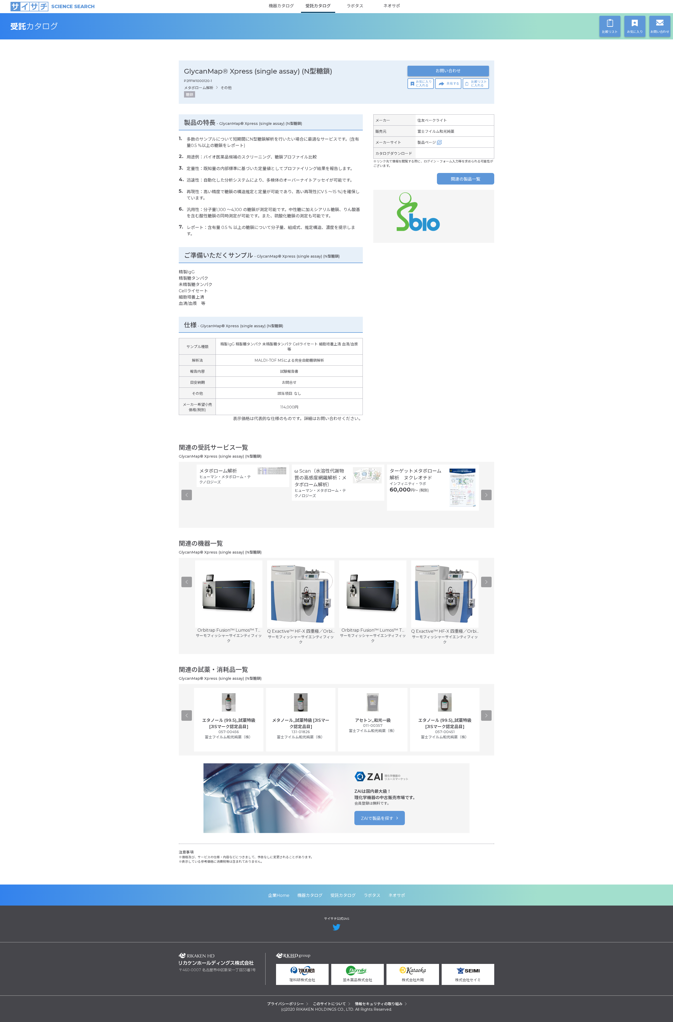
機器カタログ (281, 5)
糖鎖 (189, 94)
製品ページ (426, 142)
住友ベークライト (432, 120)
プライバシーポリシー (285, 1003)
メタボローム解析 (198, 87)
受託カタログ (318, 5)
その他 (226, 87)
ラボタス (354, 5)
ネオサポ (391, 5)
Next (486, 495)
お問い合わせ (448, 70)
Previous (186, 495)
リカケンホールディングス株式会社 (216, 959)
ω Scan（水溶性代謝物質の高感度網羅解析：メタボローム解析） (320, 478)
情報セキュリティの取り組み (378, 1003)
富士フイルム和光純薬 (435, 131)
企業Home (278, 895)
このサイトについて (329, 1003)
